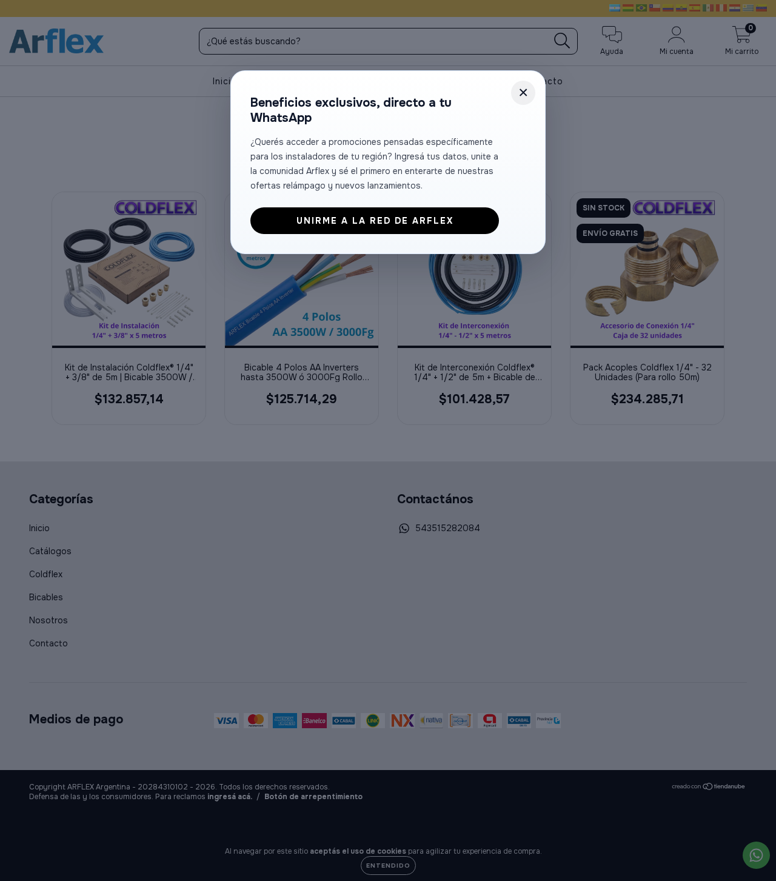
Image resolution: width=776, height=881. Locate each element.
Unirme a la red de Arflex (374, 220)
